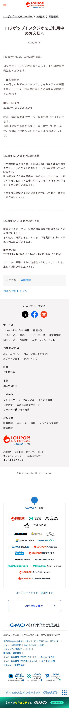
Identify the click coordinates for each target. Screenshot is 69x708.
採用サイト (47, 592)
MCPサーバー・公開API (15, 340)
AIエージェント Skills (43, 340)
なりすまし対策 (48, 661)
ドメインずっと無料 (13, 335)
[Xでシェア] (25, 313)
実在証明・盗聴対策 (12, 653)
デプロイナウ (31, 358)
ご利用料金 (9, 372)
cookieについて (34, 455)
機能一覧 (38, 330)
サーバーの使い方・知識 (16, 409)
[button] (5, 4)
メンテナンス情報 (48, 423)
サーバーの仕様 (36, 335)
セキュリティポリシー (36, 451)
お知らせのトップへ (15, 291)
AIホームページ (11, 353)
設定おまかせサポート (28, 404)
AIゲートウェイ (11, 358)
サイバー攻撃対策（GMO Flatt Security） (20, 661)
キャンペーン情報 (26, 423)
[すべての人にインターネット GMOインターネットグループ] (30, 692)
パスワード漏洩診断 (12, 645)
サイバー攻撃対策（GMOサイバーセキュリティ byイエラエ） (29, 657)
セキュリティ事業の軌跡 (13, 664)
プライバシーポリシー (13, 455)
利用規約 (7, 451)
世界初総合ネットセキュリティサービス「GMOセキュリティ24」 (31, 641)
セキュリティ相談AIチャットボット (18, 649)
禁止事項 (19, 451)
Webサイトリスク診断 (34, 645)
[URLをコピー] (44, 313)
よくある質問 (45, 399)
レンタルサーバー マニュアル (18, 399)
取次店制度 (55, 335)
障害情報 (25, 280)
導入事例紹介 (10, 386)
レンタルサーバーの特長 (16, 330)
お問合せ (8, 404)
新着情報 (8, 423)
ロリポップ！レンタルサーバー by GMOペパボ (35, 4)
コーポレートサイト (27, 592)
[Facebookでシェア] (34, 313)
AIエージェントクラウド (36, 353)
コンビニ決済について (13, 459)
